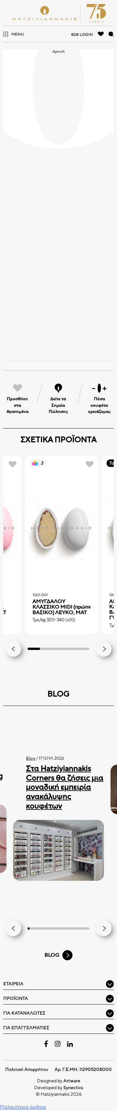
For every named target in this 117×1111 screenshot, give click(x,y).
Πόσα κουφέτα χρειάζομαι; (99, 405)
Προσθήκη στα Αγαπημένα (17, 405)
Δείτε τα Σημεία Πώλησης (58, 405)
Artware (71, 1081)
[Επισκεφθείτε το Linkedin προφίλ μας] (70, 1044)
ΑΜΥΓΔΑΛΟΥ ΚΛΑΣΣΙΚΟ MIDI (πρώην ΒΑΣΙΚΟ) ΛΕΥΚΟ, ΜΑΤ (61, 607)
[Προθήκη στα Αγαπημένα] (13, 464)
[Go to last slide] (13, 649)
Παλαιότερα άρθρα (23, 1107)
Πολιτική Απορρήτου (26, 1069)
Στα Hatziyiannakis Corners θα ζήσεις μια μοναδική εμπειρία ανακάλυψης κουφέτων (64, 787)
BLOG (52, 955)
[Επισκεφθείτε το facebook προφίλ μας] (46, 1043)
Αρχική (58, 51)
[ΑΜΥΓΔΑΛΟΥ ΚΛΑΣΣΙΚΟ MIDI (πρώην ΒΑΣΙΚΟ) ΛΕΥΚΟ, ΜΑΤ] (62, 528)
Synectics (73, 1088)
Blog (30, 758)
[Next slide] (103, 649)
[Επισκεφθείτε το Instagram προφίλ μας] (57, 1044)
